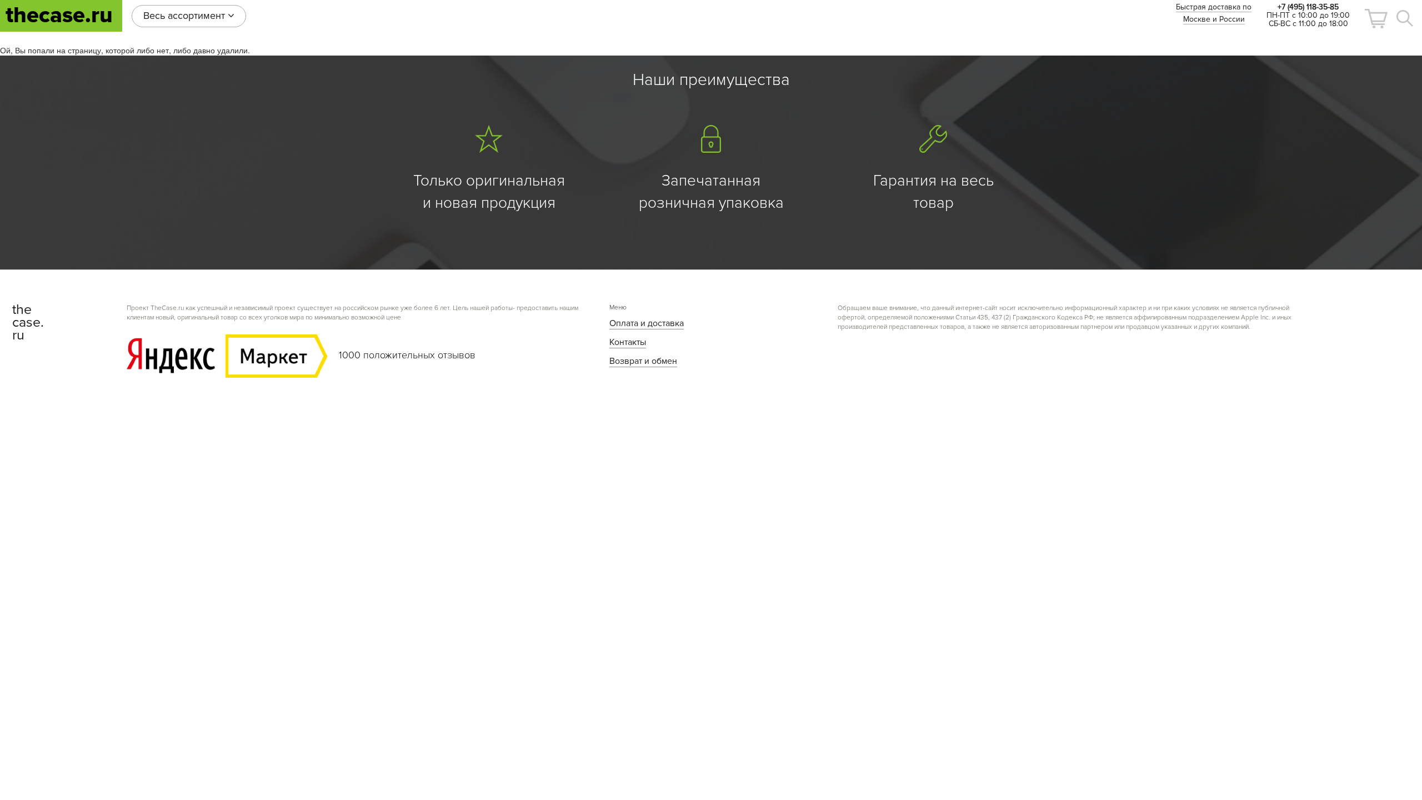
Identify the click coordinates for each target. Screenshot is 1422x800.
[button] (1376, 18)
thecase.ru (59, 15)
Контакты (627, 342)
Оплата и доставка (646, 323)
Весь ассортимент (185, 15)
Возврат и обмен (643, 361)
